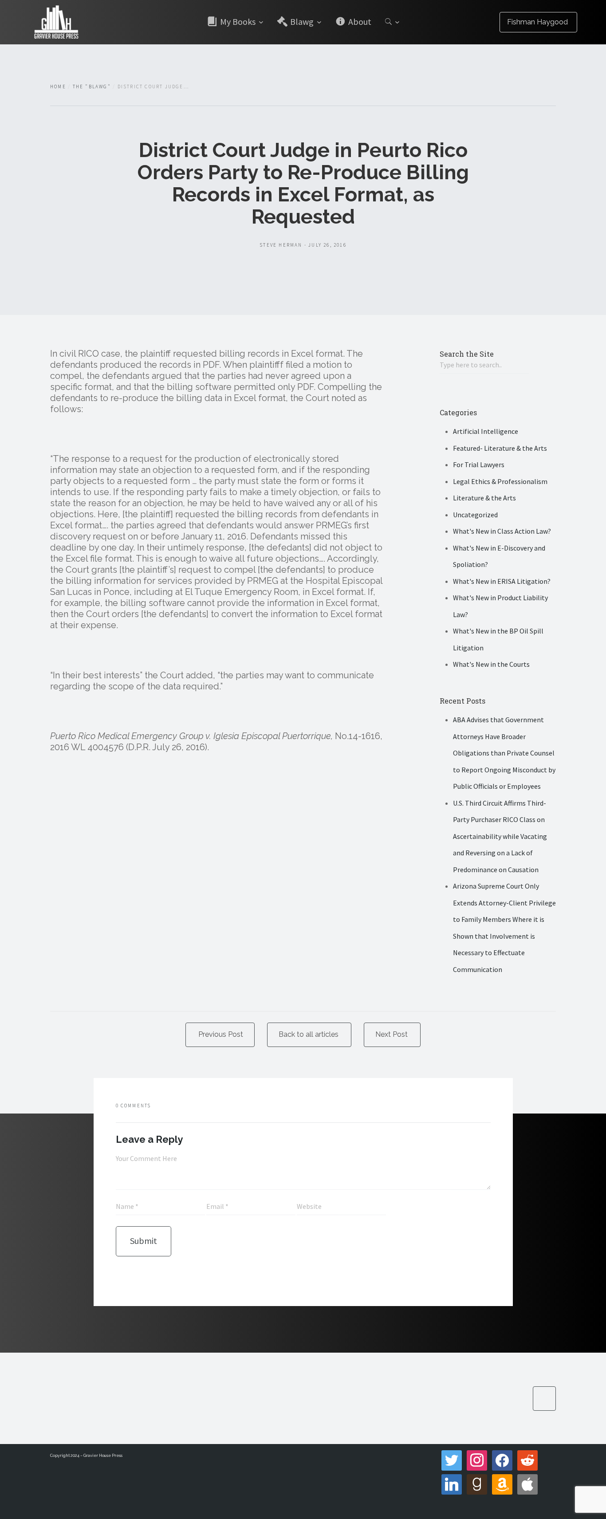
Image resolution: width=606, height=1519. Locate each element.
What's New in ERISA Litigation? (502, 581)
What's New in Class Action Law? (502, 531)
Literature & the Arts (484, 497)
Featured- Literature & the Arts (500, 448)
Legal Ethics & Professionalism (500, 481)
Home (58, 86)
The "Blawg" (92, 86)
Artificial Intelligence (485, 431)
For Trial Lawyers (478, 464)
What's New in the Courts (491, 664)
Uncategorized (475, 514)
